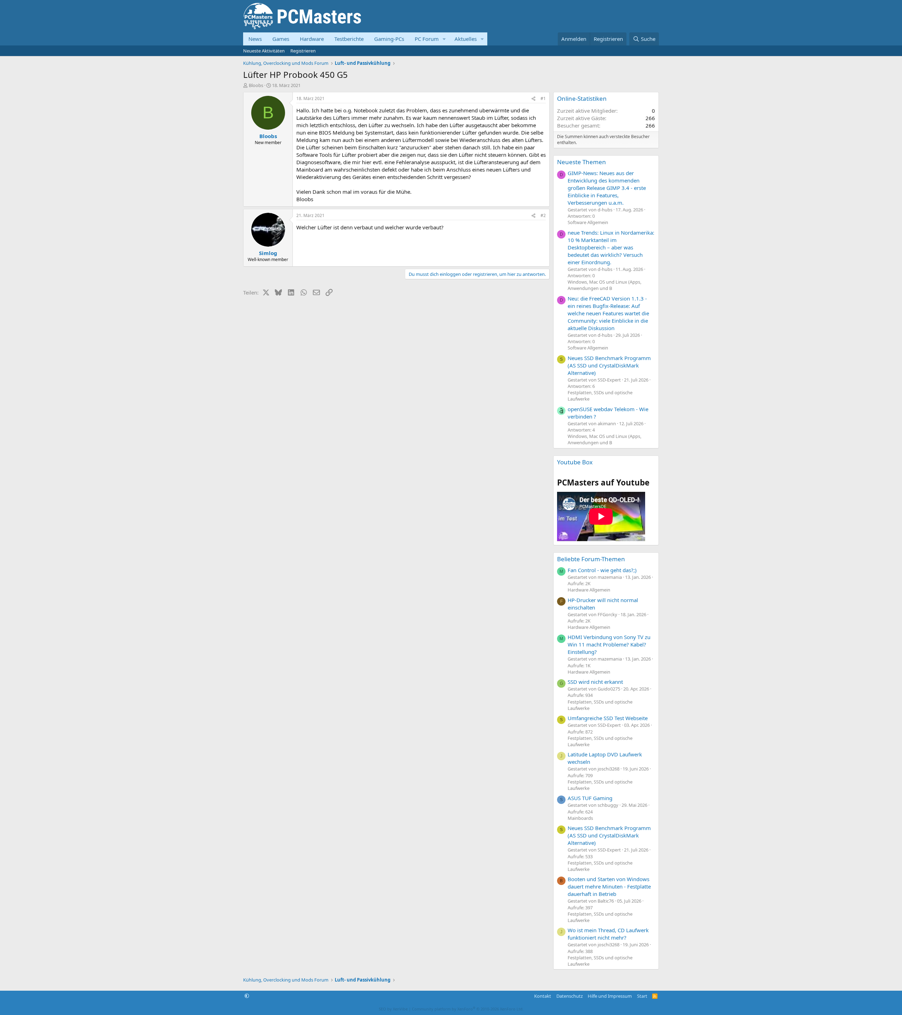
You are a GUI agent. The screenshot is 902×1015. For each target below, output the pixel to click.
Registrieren (303, 51)
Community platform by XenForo (468, 1008)
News (255, 38)
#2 (543, 215)
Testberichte (349, 38)
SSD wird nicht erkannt (595, 681)
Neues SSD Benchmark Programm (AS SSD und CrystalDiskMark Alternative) (609, 365)
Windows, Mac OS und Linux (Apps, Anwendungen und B (604, 285)
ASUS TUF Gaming (590, 798)
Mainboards (580, 818)
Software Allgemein (588, 222)
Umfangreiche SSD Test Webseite (608, 718)
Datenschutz (569, 996)
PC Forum (427, 38)
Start (642, 996)
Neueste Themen (581, 162)
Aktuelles (466, 38)
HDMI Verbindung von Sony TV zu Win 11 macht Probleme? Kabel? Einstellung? (609, 644)
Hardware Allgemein (589, 590)
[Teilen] (533, 99)
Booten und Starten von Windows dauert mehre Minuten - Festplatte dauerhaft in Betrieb (609, 886)
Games (280, 38)
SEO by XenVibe (393, 1008)
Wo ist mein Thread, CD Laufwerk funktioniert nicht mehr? (608, 934)
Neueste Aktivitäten (264, 51)
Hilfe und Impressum (610, 996)
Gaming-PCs (389, 38)
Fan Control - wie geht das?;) (602, 570)
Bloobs (256, 85)
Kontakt (542, 996)
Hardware (312, 38)
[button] (444, 38)
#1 (543, 98)
